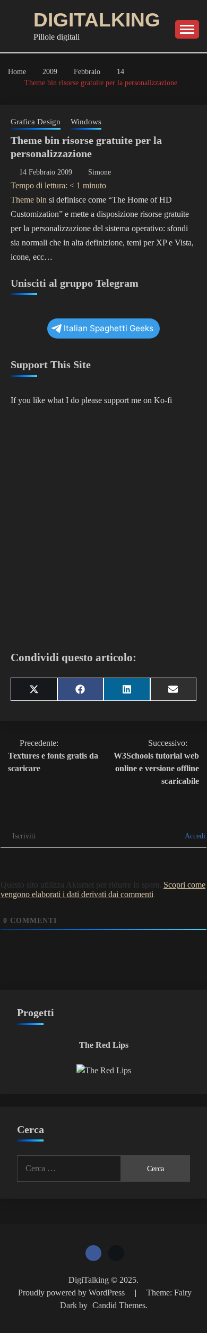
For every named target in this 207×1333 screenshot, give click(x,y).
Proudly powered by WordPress (72, 1292)
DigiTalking (96, 20)
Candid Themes (118, 1305)
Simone (99, 172)
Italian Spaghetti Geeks (108, 328)
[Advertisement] (103, 527)
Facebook (93, 1253)
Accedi (194, 836)
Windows (86, 121)
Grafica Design (36, 121)
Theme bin (29, 199)
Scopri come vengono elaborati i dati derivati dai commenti (103, 889)
